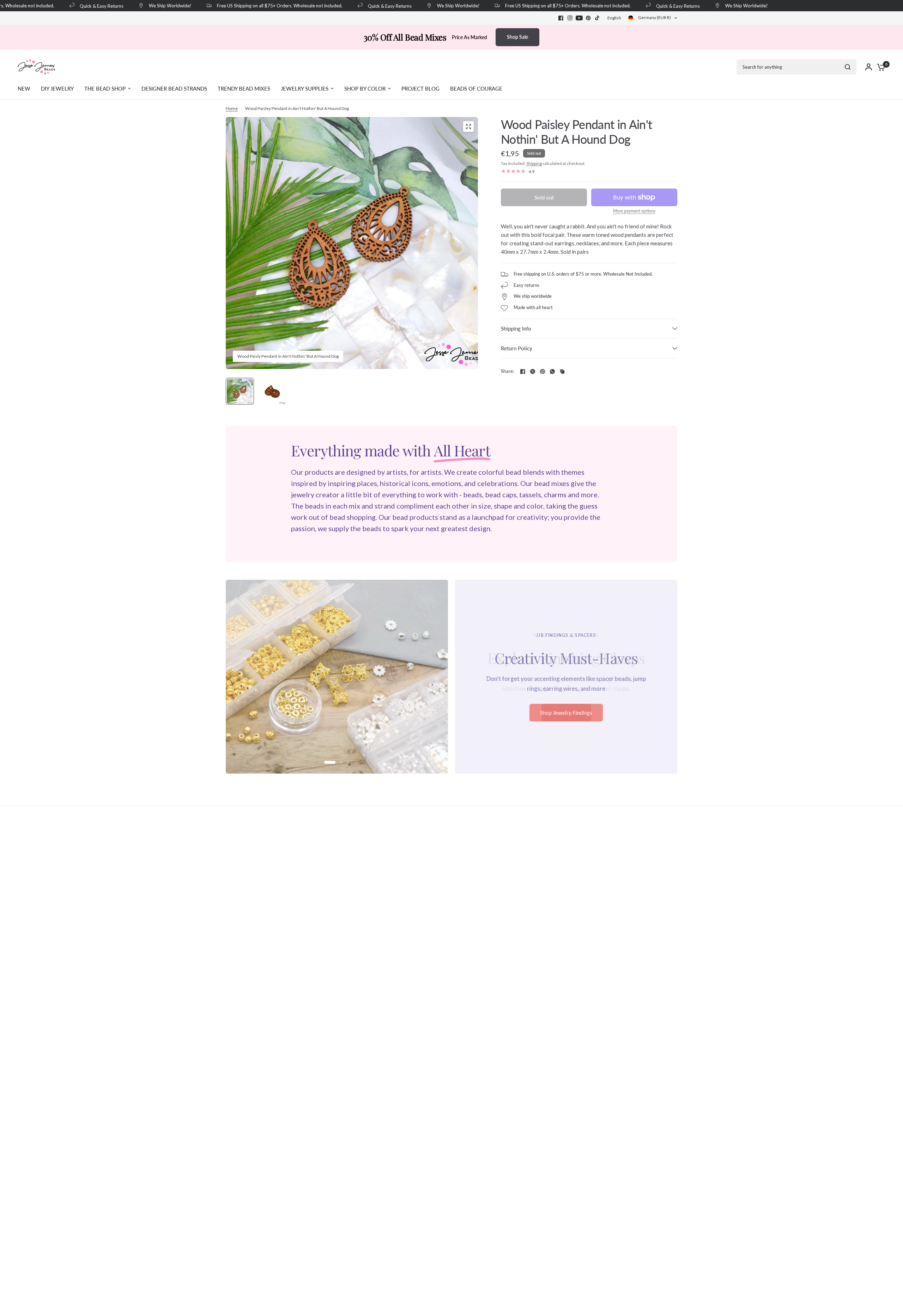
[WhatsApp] (552, 371)
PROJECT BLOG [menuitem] (420, 88)
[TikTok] (597, 18)
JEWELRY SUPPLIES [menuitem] (304, 88)
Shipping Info (516, 328)
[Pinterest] (588, 18)
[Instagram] (570, 18)
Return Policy (516, 348)
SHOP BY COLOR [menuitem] (365, 88)
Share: (507, 371)
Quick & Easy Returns (91, 5)
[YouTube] (579, 18)
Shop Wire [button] (566, 717)
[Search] (847, 67)
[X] (532, 371)
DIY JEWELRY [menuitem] (57, 88)
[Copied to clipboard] (562, 371)
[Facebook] (560, 18)
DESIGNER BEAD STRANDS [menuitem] (174, 88)
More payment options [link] (634, 211)
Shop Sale (517, 37)
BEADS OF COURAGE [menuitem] (476, 88)
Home (232, 108)
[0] (879, 67)
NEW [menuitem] (24, 88)
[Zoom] (468, 126)
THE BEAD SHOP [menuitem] (105, 88)
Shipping (534, 163)
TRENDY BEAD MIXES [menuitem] (244, 88)
